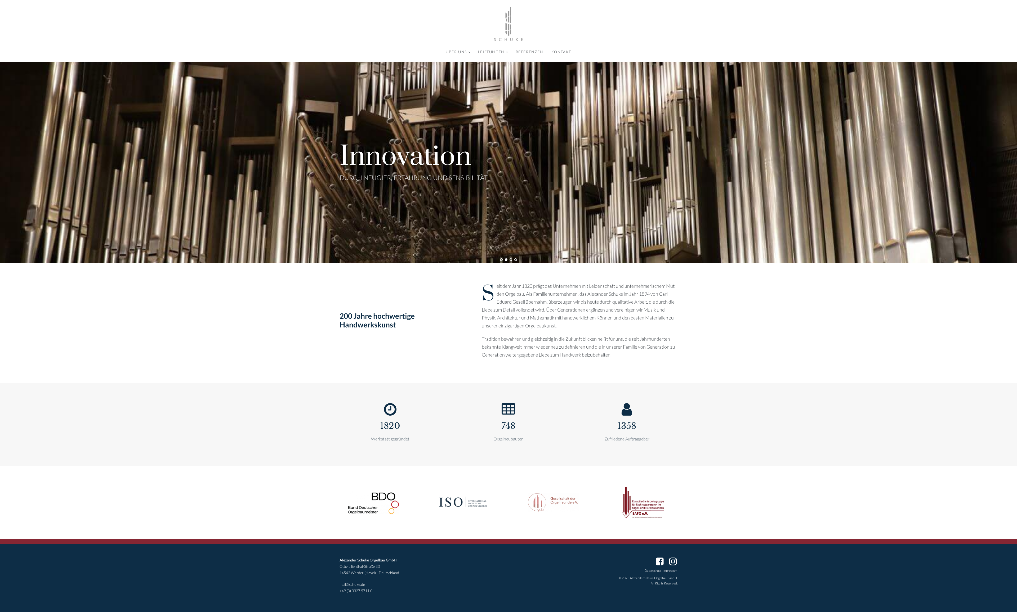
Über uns (456, 52)
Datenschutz (653, 571)
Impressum (669, 571)
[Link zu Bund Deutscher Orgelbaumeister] (373, 502)
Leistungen (491, 52)
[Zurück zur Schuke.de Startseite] (508, 24)
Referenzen (529, 52)
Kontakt (561, 52)
